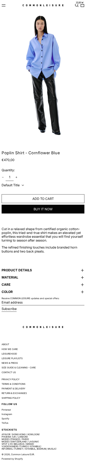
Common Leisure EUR (22, 454)
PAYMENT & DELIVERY (13, 388)
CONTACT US (9, 372)
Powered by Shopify (12, 458)
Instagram (7, 414)
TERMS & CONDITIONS (13, 384)
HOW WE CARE (10, 349)
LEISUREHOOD (9, 353)
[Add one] (16, 177)
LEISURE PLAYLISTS (12, 358)
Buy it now (43, 209)
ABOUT (5, 344)
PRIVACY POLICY (10, 379)
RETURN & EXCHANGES (14, 393)
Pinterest (6, 410)
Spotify (5, 418)
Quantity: (8, 170)
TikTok (5, 423)
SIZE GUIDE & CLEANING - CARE (19, 367)
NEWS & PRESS (10, 363)
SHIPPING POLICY (11, 398)
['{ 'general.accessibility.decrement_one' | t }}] (3, 177)
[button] (77, 5)
